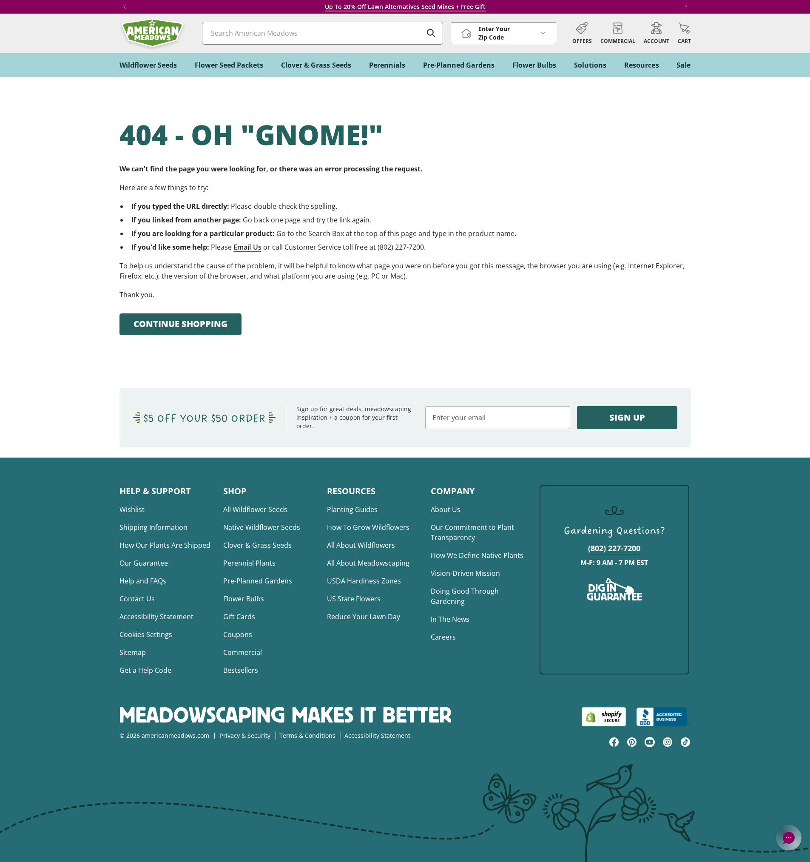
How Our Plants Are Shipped (164, 545)
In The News (450, 619)
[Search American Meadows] (431, 33)
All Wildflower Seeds (255, 509)
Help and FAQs (142, 581)
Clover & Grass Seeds (257, 545)
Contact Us (137, 598)
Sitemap (132, 652)
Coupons (237, 634)
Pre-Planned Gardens (257, 581)
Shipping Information (153, 527)
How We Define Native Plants (477, 555)
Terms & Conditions (307, 735)
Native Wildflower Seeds (261, 527)
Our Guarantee (143, 563)
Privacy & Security (245, 735)
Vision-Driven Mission (465, 573)
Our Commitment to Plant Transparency (472, 532)
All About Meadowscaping (368, 563)
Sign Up (627, 417)
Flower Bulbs (243, 598)
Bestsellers (240, 670)
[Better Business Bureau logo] (663, 716)
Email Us (247, 247)
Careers (443, 637)
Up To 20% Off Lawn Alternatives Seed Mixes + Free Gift (405, 7)
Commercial (242, 652)
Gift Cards (239, 616)
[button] (684, 33)
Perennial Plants (249, 563)
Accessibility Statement (156, 616)
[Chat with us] (788, 838)
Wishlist (132, 509)
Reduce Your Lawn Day (363, 616)
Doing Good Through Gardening (465, 596)
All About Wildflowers (361, 545)
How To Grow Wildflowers (368, 527)
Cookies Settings (145, 634)
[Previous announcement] (124, 7)
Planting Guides (352, 509)
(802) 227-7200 (614, 548)
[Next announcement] (686, 7)
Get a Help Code (145, 670)
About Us (445, 509)
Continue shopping (180, 324)
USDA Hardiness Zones (364, 581)
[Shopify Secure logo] (604, 716)
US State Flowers (354, 598)
